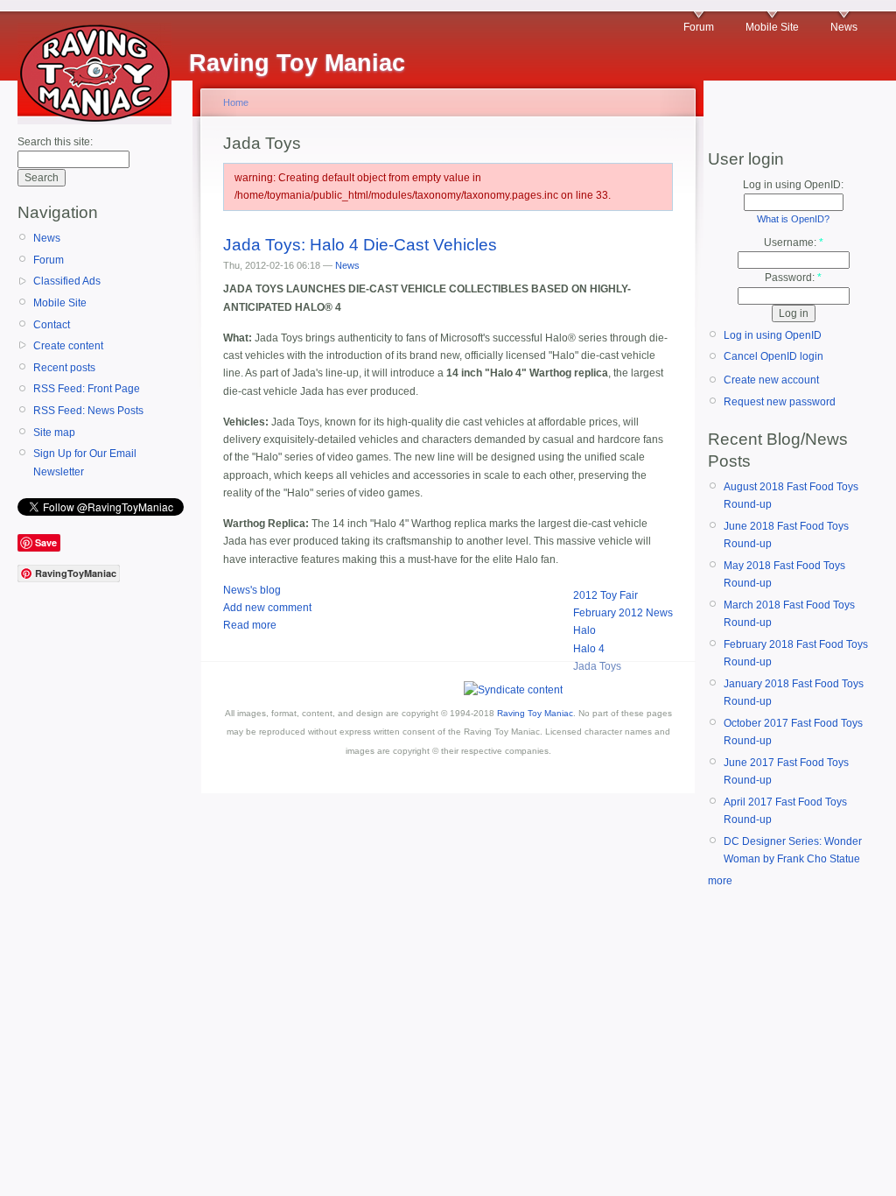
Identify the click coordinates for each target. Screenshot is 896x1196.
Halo (584, 630)
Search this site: (55, 142)
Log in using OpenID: (793, 185)
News (844, 27)
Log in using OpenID (773, 335)
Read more (249, 625)
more (720, 881)
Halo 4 (589, 649)
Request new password (780, 402)
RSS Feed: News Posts (88, 411)
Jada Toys (597, 666)
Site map (54, 432)
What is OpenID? (793, 219)
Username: (793, 242)
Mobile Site (772, 27)
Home (235, 102)
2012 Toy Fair (605, 595)
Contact (51, 325)
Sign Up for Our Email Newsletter (84, 462)
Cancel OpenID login (773, 356)
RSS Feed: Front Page (86, 389)
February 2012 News (623, 613)
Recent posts (64, 368)
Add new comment (267, 608)
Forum (698, 27)
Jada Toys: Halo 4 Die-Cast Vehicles (360, 245)
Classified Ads (67, 281)
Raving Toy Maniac (535, 713)
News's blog (252, 590)
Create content (68, 346)
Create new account (771, 380)
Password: (793, 277)
